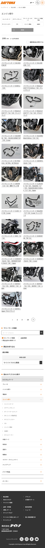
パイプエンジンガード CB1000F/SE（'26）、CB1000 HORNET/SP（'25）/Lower (11, 138)
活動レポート (7, 510)
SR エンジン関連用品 (10, 416)
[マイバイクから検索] (22, 362)
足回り (5, 449)
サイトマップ (7, 520)
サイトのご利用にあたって (11, 517)
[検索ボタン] (37, 2)
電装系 (5, 394)
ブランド (27, 497)
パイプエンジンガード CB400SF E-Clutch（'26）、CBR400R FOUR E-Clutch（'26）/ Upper (12, 261)
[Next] (33, 319)
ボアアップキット (9, 408)
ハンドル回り (6, 389)
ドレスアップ (6, 465)
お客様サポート (29, 500)
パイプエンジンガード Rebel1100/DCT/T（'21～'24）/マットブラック (11, 113)
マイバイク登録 (7, 502)
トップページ (4, 7)
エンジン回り (6, 399)
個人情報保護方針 (30, 517)
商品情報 (13, 7)
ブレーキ (5, 384)
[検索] (41, 333)
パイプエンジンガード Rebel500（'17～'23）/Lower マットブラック (33, 213)
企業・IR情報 (7, 507)
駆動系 (5, 455)
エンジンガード (8, 404)
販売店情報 (28, 507)
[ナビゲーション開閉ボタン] (42, 2)
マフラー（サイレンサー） (10, 460)
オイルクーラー (8, 435)
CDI (5, 423)
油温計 (6, 431)
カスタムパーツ (7, 379)
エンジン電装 (8, 427)
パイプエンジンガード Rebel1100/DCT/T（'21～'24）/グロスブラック (33, 113)
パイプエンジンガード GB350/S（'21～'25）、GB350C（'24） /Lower (33, 286)
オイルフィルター (9, 419)
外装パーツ (6, 439)
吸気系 (5, 444)
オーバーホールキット (10, 412)
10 (28, 320)
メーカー (5, 481)
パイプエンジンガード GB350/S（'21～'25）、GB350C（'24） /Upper (11, 286)
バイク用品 (6, 472)
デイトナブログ (7, 513)
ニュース (27, 510)
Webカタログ (7, 500)
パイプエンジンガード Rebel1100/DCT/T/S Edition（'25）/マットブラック (33, 88)
